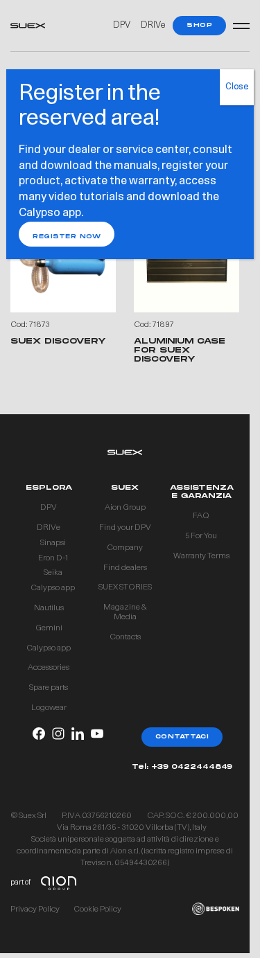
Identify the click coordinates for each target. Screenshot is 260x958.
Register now (67, 236)
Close (236, 87)
